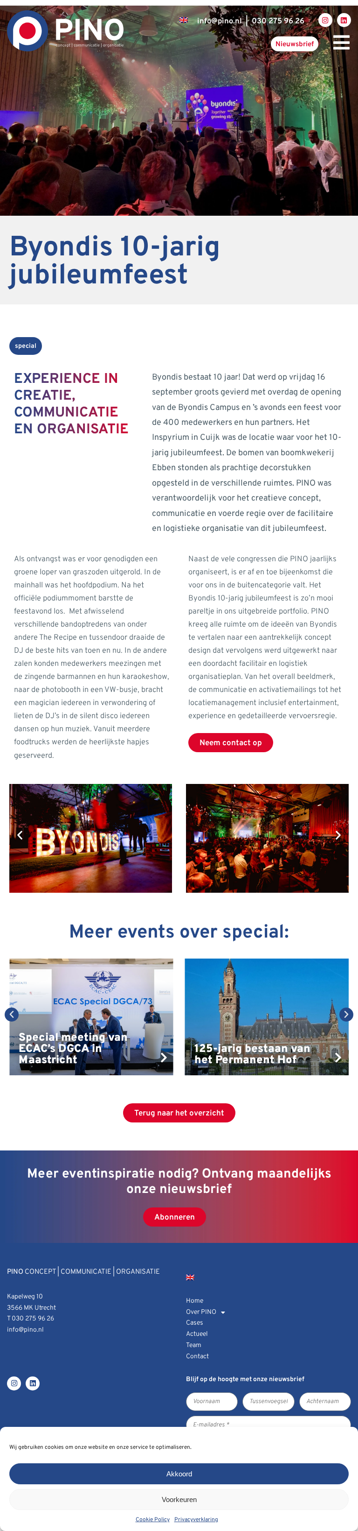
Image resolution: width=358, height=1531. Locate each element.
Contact (197, 1357)
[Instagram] (325, 20)
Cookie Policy (153, 1520)
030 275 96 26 (278, 21)
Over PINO (201, 1312)
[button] (20, 835)
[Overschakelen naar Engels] (183, 20)
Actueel (197, 1334)
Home (194, 1301)
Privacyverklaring (196, 1520)
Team (193, 1345)
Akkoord (179, 1474)
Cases (194, 1323)
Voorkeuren (179, 1499)
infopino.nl (219, 21)
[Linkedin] (344, 20)
